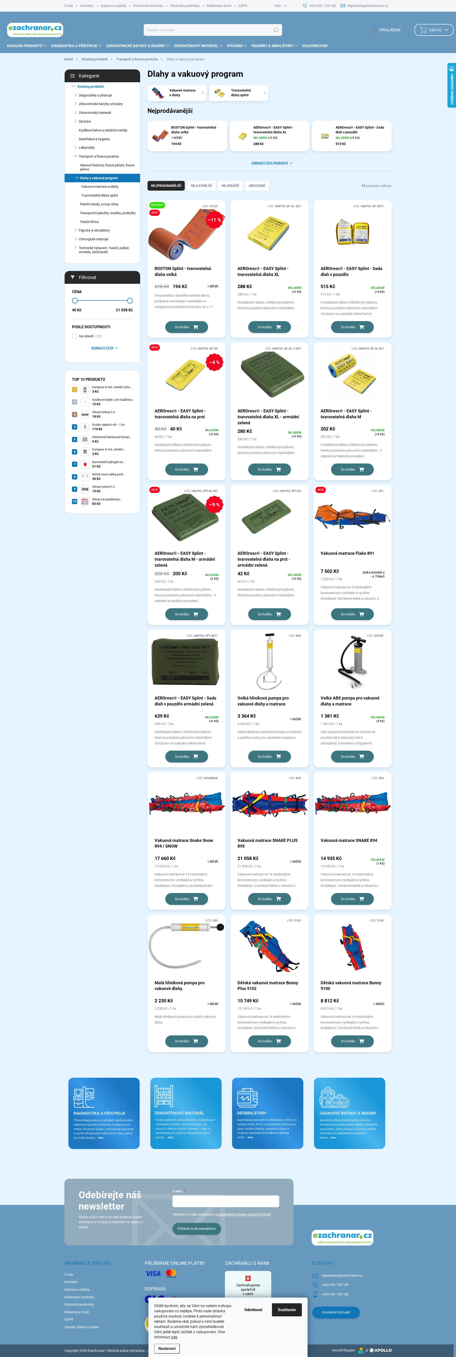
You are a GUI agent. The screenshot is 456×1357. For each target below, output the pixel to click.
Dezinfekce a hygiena (94, 139)
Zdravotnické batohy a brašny (101, 104)
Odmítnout (253, 1310)
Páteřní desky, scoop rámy (99, 204)
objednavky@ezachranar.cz (342, 1275)
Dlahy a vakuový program (99, 178)
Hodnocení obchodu (148, 6)
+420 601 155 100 (335, 1285)
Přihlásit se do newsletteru (196, 1229)
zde (174, 1337)
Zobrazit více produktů (270, 163)
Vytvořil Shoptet (343, 1350)
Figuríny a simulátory (94, 230)
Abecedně (257, 186)
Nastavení (167, 1348)
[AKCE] (353, 519)
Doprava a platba (113, 6)
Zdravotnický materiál (95, 113)
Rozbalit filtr (102, 348)
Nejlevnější (201, 186)
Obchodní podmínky (185, 6)
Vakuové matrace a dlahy (100, 186)
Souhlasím (287, 1310)
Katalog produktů (91, 86)
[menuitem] (27, 46)
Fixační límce (89, 222)
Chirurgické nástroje (93, 239)
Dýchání (85, 121)
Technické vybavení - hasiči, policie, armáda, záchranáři (104, 250)
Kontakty (87, 6)
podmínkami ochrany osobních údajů (243, 1214)
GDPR (242, 6)
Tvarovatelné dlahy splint (99, 195)
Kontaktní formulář (336, 1312)
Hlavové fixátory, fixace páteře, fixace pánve (107, 167)
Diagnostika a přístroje (95, 95)
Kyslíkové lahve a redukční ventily (103, 130)
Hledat (276, 30)
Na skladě (89, 336)
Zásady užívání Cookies (81, 1327)
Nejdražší (230, 186)
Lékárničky (87, 148)
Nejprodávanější (166, 186)
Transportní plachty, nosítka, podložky (108, 213)
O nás (68, 6)
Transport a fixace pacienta (99, 156)
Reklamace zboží (219, 6)
